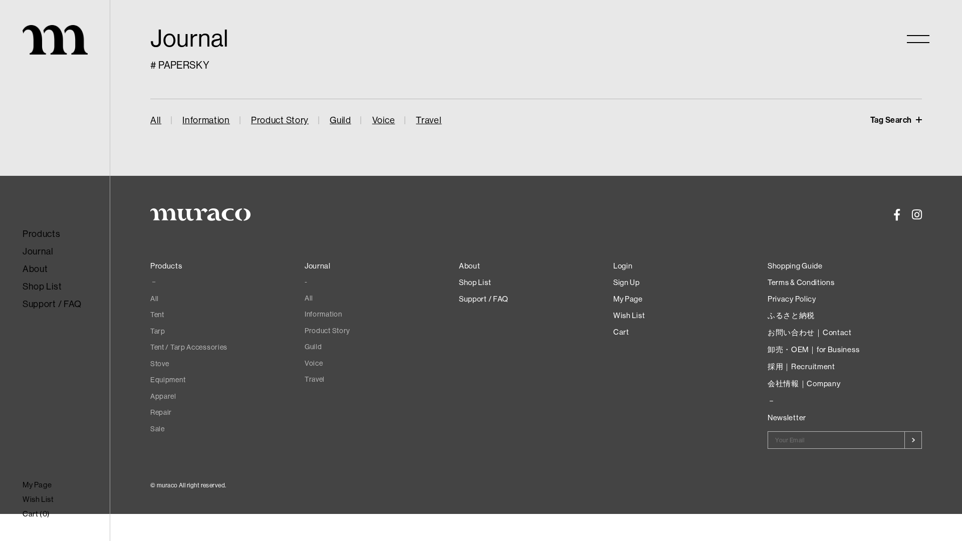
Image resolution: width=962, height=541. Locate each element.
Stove (159, 363)
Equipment (167, 379)
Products (42, 233)
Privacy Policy (792, 299)
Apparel (163, 396)
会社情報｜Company (804, 383)
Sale (157, 428)
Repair (161, 412)
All (155, 120)
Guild (340, 120)
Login (623, 265)
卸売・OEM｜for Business (813, 349)
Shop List (42, 286)
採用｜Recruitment (801, 366)
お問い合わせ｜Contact (810, 332)
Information (206, 120)
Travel (428, 120)
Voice (383, 120)
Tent (157, 314)
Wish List (38, 499)
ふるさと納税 (791, 315)
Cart (621, 332)
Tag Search (892, 120)
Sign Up (626, 282)
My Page (37, 484)
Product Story (280, 120)
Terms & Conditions (801, 282)
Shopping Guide (795, 265)
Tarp (157, 331)
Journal (38, 251)
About (35, 269)
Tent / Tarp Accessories (188, 347)
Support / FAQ (52, 304)
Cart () (36, 513)
